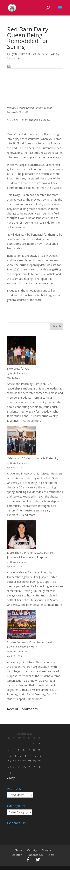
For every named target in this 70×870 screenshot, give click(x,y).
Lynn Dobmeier (20, 54)
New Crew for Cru (18, 368)
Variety (55, 54)
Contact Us (35, 855)
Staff (51, 855)
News (18, 850)
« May (11, 778)
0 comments (15, 58)
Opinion (17, 855)
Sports (46, 850)
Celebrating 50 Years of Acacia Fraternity (32, 458)
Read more (34, 420)
